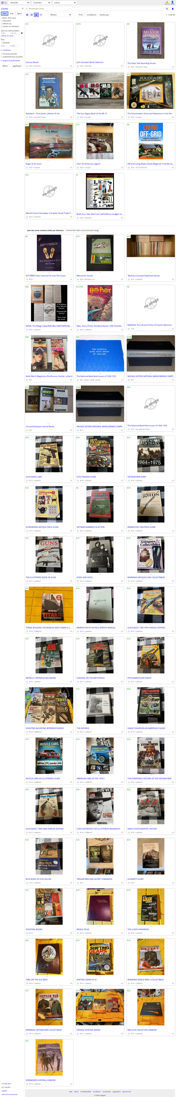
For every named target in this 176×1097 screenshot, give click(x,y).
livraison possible (10, 54)
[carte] (41, 15)
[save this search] (172, 9)
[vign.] (31, 15)
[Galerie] (36, 15)
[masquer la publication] (71, 66)
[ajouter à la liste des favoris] (27, 66)
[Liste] (27, 15)
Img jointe (7, 21)
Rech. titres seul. (9, 18)
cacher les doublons (11, 26)
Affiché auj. (7, 23)
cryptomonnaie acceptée (13, 57)
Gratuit (6, 42)
